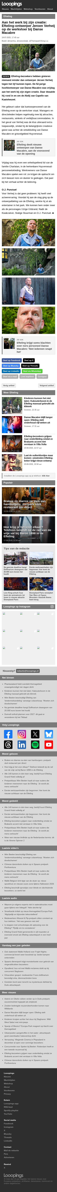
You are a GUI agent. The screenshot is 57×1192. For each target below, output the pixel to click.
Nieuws (5, 9)
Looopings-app (11, 1103)
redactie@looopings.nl (28, 671)
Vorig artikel (8, 385)
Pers (6, 1154)
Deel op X (28, 360)
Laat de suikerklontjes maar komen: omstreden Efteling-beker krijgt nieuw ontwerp (38, 458)
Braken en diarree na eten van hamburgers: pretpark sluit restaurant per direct (25, 504)
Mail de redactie (11, 1150)
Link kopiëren (27, 376)
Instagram (8, 1127)
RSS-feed (8, 1107)
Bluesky (7, 1134)
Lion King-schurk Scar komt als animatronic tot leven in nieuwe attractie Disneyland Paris (14, 596)
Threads (8, 1137)
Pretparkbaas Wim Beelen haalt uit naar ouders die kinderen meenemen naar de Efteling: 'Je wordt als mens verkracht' (26, 783)
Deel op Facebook (11, 360)
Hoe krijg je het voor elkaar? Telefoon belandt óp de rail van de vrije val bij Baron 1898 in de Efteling (27, 531)
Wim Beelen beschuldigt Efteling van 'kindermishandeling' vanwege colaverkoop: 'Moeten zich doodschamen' (29, 701)
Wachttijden (16, 9)
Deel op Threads (30, 366)
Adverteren (9, 1157)
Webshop (28, 9)
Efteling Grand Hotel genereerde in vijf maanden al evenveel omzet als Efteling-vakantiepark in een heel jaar (27, 935)
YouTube (8, 1114)
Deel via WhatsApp (32, 371)
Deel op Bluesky (11, 366)
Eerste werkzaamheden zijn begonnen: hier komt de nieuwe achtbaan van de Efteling (41, 570)
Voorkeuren (40, 9)
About (50, 9)
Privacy (7, 1094)
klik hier (46, 476)
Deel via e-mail (10, 376)
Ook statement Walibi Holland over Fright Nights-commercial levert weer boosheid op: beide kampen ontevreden (27, 955)
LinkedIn (8, 1141)
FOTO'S (16, 411)
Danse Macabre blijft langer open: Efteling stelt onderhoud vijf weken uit (38, 420)
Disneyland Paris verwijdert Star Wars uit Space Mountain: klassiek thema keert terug (41, 596)
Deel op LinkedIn (11, 371)
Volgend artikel (47, 385)
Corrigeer (42, 376)
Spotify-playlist (11, 1110)
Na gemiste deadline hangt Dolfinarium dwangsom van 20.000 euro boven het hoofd (15, 570)
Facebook (8, 1123)
